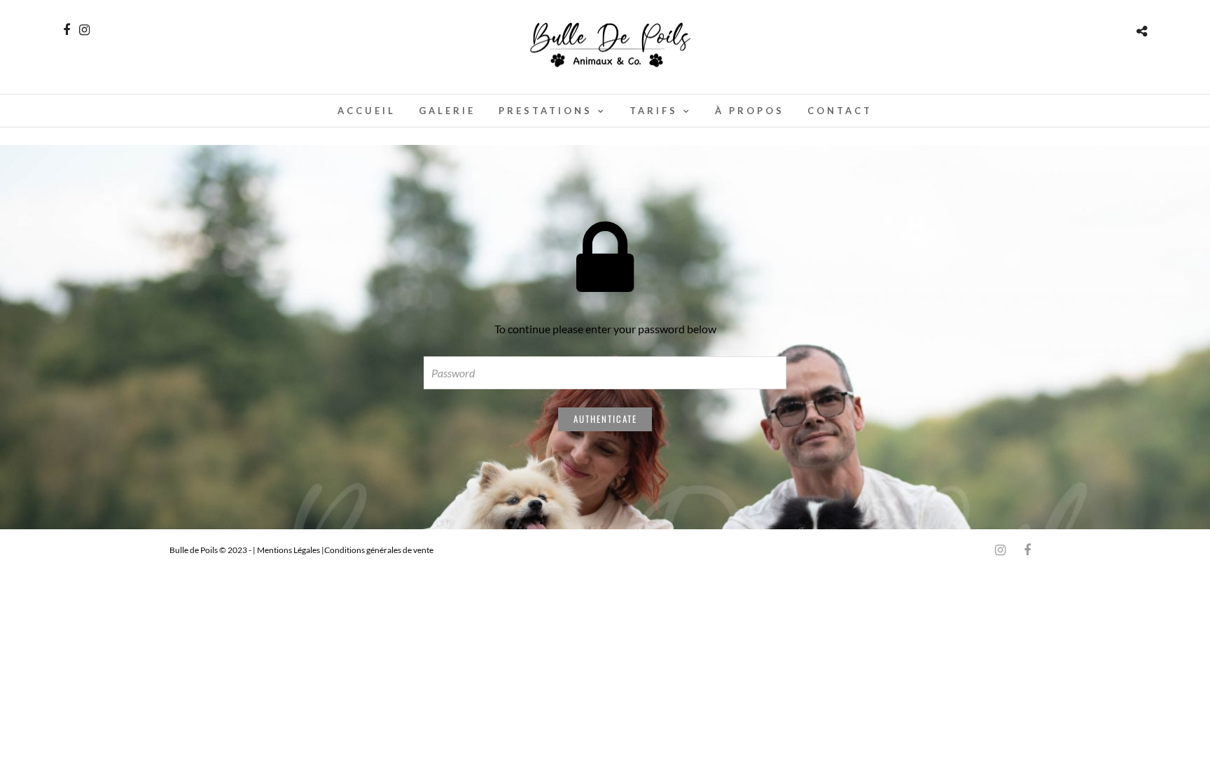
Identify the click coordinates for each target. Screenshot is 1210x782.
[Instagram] (84, 30)
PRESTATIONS (545, 110)
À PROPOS (749, 110)
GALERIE (447, 110)
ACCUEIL (367, 110)
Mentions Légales (289, 550)
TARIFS (654, 110)
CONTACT (839, 110)
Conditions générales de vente (378, 550)
